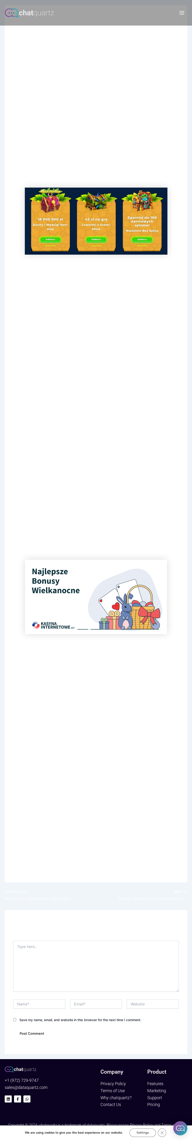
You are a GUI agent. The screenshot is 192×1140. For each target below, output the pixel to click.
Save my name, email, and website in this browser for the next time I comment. (80, 1020)
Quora (115, 78)
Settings (143, 1132)
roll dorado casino (42, 274)
